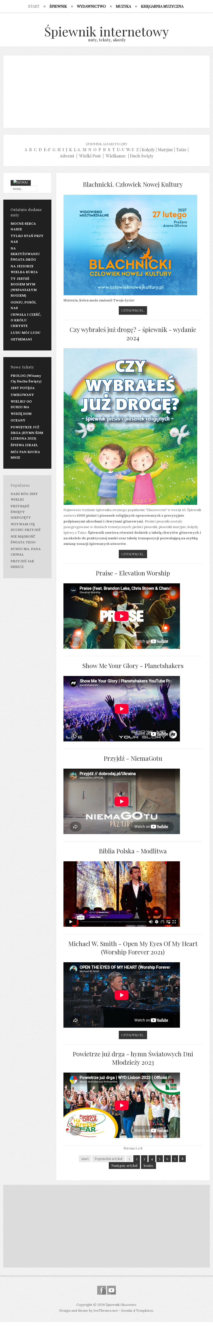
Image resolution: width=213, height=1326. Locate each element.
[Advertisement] (106, 90)
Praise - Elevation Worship (133, 573)
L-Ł (77, 149)
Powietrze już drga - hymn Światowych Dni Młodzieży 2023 (133, 1058)
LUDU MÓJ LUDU (26, 333)
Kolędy (148, 149)
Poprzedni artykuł (109, 1158)
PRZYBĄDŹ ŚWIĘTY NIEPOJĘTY (21, 511)
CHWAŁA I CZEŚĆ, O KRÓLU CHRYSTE (26, 320)
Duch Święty (142, 156)
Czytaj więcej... (133, 310)
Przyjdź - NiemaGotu (133, 758)
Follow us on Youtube (111, 1290)
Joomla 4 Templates (137, 1310)
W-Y (130, 149)
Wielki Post (90, 156)
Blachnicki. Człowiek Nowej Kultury (133, 184)
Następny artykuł (124, 1165)
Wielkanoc (116, 156)
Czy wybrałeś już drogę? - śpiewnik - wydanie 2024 (132, 333)
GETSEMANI (21, 339)
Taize (181, 149)
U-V (120, 149)
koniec (149, 1165)
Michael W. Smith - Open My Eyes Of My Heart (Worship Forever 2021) (133, 947)
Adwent (67, 156)
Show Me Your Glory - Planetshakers (132, 665)
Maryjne (165, 149)
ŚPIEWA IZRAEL (24, 445)
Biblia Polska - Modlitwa (133, 851)
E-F (47, 149)
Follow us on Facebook (101, 1290)
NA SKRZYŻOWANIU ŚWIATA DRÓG (25, 254)
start (85, 1158)
